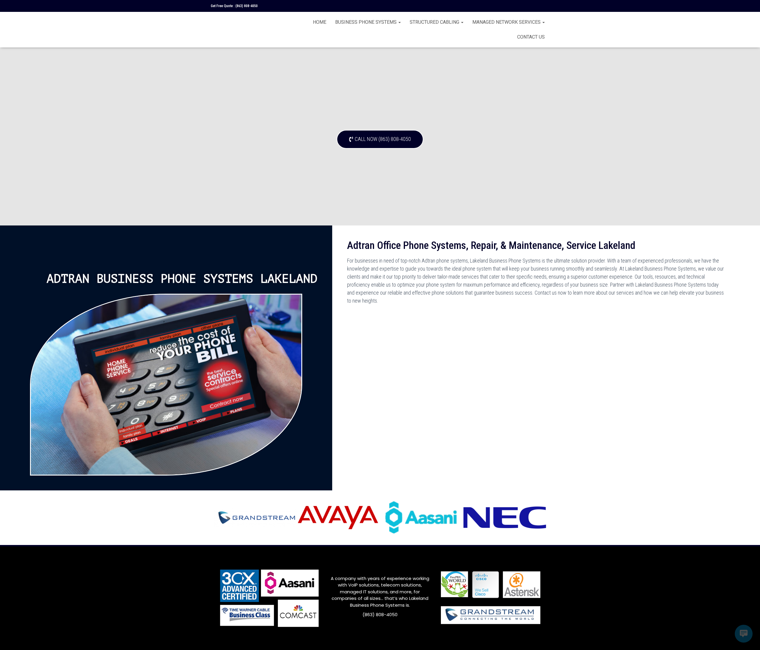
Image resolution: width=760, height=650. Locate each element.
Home (319, 22)
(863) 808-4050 (246, 6)
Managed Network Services (507, 22)
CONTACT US (531, 37)
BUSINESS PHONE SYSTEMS (366, 22)
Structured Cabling (435, 22)
